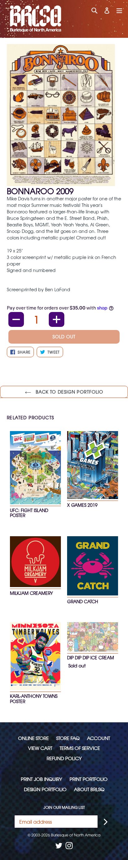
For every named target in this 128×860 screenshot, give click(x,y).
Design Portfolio (45, 789)
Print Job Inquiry (41, 779)
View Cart (40, 748)
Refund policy (64, 758)
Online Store (33, 738)
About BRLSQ (89, 789)
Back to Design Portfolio (68, 392)
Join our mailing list (64, 807)
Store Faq (68, 738)
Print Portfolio (88, 779)
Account (98, 738)
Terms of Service (80, 748)
